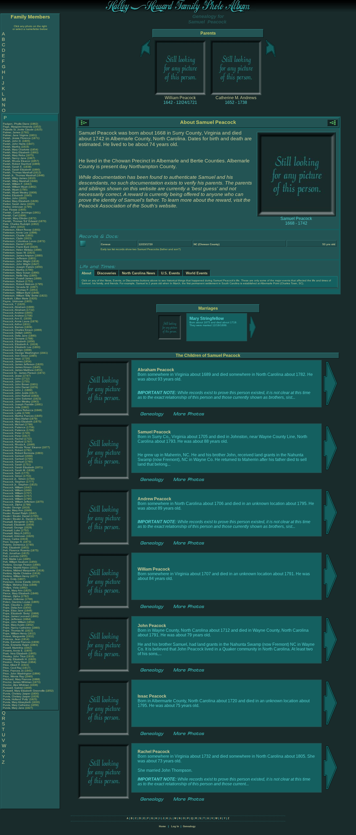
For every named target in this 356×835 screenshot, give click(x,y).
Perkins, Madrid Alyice (16, 567)
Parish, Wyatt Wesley (15, 192)
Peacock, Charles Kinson (18, 329)
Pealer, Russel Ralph (15, 513)
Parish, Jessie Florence (17, 138)
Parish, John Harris (14, 143)
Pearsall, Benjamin (14, 521)
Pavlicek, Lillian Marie (15, 298)
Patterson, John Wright (16, 261)
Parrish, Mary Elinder (15, 218)
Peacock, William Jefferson (19, 501)
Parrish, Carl (10, 215)
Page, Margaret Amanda (17, 126)
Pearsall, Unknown (14, 536)
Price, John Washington (17, 673)
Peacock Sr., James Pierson (19, 372)
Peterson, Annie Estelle (17, 581)
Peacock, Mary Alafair (16, 418)
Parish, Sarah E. (13, 166)
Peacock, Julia (12, 407)
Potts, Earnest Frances (16, 642)
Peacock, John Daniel (16, 387)
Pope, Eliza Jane (13, 610)
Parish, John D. (12, 141)
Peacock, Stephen (14, 481)
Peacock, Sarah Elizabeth (18, 467)
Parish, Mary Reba (14, 155)
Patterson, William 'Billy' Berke (21, 295)
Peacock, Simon (13, 476)
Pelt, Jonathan (12, 553)
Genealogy (189, 826)
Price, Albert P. (11, 664)
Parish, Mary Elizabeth (16, 152)
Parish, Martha (12, 146)
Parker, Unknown (13, 206)
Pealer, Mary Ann (13, 510)
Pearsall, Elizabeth (14, 524)
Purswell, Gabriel (13, 687)
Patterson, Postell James (18, 278)
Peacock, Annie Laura (16, 321)
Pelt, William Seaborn (15, 561)
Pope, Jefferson (13, 619)
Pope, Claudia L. (13, 604)
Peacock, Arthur (13, 324)
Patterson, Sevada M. (16, 287)
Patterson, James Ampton (18, 255)
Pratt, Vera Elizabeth (15, 653)
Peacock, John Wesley (16, 401)
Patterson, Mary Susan (16, 272)
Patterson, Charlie (14, 235)
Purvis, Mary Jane (13, 707)
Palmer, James (12, 132)
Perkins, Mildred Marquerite (19, 570)
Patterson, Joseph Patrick (18, 266)
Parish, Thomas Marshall (17, 172)
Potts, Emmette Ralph (16, 644)
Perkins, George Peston (17, 564)
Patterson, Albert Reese (17, 229)
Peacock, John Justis (15, 392)
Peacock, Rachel (13, 438)
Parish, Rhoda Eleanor (16, 161)
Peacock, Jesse (13, 375)
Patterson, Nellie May (15, 275)
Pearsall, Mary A (12, 533)
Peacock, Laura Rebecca (18, 410)
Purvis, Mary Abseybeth (17, 702)
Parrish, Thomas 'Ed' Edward (20, 221)
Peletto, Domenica (14, 544)
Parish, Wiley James (15, 178)
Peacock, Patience (14, 427)
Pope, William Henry (15, 633)
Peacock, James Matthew (18, 370)
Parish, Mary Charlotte (16, 149)
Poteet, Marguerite (14, 636)
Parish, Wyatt (11, 189)
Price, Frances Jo (13, 670)
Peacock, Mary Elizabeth (18, 421)
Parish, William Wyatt (15, 186)
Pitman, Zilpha (12, 596)
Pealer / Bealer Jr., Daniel (18, 518)
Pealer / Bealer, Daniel (16, 516)
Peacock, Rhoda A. (14, 444)
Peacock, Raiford (13, 441)
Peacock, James (13, 361)
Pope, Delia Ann (12, 607)
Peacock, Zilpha (13, 504)
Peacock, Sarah (13, 464)
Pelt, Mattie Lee (12, 559)
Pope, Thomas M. (13, 630)
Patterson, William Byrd (16, 292)
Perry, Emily (10, 579)
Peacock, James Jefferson (19, 364)
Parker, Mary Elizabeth (16, 201)
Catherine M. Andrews (236, 98)
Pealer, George (12, 507)
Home (162, 826)
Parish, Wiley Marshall (16, 181)
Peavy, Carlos (11, 538)
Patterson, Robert (14, 281)
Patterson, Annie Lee (15, 232)
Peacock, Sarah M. (14, 470)
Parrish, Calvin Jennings (17, 212)
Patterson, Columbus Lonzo (19, 241)
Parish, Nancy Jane (14, 158)
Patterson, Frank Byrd (16, 246)
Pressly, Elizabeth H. (15, 659)
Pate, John (10, 226)
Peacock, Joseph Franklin (18, 404)
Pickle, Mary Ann (13, 590)
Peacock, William (13, 487)
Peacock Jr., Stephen (16, 484)
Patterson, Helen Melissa (18, 249)
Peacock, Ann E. (13, 318)
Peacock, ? (10, 304)
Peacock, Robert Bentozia (18, 453)
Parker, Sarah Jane (14, 204)
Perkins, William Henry (16, 576)
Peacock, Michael (14, 424)
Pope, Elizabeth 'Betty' (16, 613)
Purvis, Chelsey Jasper (16, 693)
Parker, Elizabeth (13, 195)
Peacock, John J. (13, 390)
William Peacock (180, 98)
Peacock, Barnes (13, 327)
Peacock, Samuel (14, 455)
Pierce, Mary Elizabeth (16, 593)
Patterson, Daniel (13, 244)
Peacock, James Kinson (17, 367)
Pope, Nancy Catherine (17, 627)
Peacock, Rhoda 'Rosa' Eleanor (22, 447)
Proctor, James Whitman (17, 682)
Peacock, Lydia (12, 413)
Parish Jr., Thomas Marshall (19, 175)
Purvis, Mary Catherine (16, 705)
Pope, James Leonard (16, 616)
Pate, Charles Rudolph (16, 224)
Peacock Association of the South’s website (127, 205)
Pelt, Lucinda (11, 556)
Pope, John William (14, 622)
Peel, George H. (12, 541)
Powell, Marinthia (13, 647)
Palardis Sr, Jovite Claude (18, 129)
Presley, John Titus (14, 656)
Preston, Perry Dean (15, 662)
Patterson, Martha (14, 269)
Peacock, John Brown (16, 384)
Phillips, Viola (11, 587)
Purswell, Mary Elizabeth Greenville (24, 690)
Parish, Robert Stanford (17, 163)
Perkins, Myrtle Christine (17, 573)
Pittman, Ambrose (14, 599)
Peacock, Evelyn (13, 350)
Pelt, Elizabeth (12, 547)
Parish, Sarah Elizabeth (17, 169)
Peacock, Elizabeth (15, 341)
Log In (175, 826)
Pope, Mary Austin (14, 624)
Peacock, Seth (12, 473)
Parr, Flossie (10, 209)
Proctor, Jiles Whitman (16, 685)
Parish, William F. (13, 183)
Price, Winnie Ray (13, 676)
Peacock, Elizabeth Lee (17, 347)
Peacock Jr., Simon (15, 478)
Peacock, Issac (12, 358)
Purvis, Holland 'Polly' (15, 699)
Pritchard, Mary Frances (17, 679)
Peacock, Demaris (14, 338)
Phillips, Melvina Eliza (15, 584)
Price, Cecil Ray (12, 667)
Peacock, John (12, 378)
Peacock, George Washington (21, 352)
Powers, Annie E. (13, 650)
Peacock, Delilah (13, 332)
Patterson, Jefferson (15, 258)
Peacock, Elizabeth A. (16, 344)
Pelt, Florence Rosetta (16, 550)
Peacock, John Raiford (16, 395)
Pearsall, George (13, 527)
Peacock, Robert (13, 450)
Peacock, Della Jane (15, 335)
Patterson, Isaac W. (14, 252)
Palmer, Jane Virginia (15, 135)
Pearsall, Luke (12, 530)
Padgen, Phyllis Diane (16, 123)
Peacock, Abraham (14, 307)
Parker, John (11, 198)
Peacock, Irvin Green (15, 355)
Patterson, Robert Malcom (18, 284)
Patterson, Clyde (13, 238)
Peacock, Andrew (13, 312)
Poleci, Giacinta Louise (16, 601)
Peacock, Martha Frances (18, 415)
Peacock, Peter (12, 433)
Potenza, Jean (12, 639)
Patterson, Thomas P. (16, 289)
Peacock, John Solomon (17, 398)
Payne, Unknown (13, 301)
